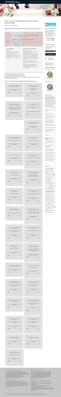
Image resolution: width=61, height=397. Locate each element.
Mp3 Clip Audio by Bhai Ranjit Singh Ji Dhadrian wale (33, 112)
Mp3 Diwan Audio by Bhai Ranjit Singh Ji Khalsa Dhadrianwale (14, 90)
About (33, 1)
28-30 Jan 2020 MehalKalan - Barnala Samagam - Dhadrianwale (50, 146)
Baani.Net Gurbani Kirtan (42, 394)
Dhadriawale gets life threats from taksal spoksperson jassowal (50, 130)
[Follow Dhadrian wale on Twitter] (53, 393)
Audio (36, 1)
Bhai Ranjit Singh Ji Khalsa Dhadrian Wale (38, 393)
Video (40, 1)
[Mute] (37, 41)
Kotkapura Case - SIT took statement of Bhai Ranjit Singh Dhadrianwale (50, 116)
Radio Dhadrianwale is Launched (50, 127)
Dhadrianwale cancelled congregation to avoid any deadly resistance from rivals (49, 121)
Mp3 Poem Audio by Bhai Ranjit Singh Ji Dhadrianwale (14, 235)
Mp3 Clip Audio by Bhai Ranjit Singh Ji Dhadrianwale (33, 127)
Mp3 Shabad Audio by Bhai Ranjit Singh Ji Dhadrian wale (33, 144)
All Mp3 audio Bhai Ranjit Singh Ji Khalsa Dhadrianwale (15, 73)
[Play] (7, 42)
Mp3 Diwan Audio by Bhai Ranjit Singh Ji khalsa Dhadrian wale (14, 158)
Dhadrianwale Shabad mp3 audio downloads (12, 77)
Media (50, 1)
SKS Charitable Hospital (11, 386)
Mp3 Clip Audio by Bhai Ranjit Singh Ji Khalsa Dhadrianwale (33, 161)
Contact (53, 1)
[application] (24, 41)
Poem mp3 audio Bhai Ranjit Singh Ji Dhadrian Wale (30, 77)
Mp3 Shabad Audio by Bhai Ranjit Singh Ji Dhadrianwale (33, 271)
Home (30, 1)
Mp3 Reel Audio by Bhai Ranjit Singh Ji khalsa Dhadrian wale (33, 93)
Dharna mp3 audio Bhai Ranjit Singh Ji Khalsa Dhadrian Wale (15, 76)
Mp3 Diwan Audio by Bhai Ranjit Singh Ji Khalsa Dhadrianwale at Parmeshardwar (33, 254)
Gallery (47, 1)
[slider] (39, 41)
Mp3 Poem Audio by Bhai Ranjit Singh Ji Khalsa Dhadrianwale (14, 179)
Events (44, 1)
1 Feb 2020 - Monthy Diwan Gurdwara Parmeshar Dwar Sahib (49, 142)
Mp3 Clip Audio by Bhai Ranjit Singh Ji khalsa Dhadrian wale (14, 144)
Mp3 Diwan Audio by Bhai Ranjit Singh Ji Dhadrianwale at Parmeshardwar (14, 113)
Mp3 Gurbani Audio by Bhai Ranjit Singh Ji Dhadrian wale (33, 289)
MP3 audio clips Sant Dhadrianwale (11, 78)
